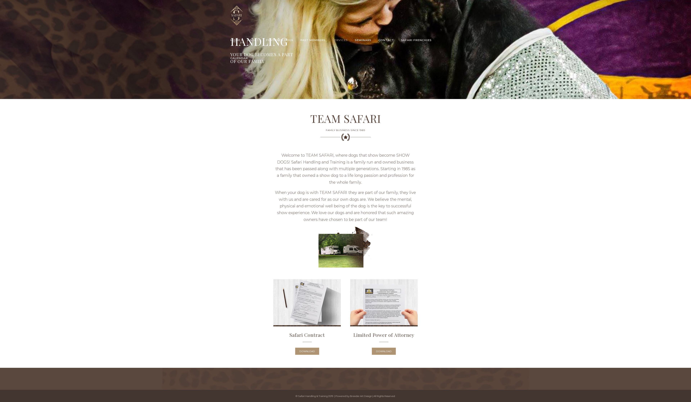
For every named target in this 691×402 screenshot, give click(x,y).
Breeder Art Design (361, 396)
